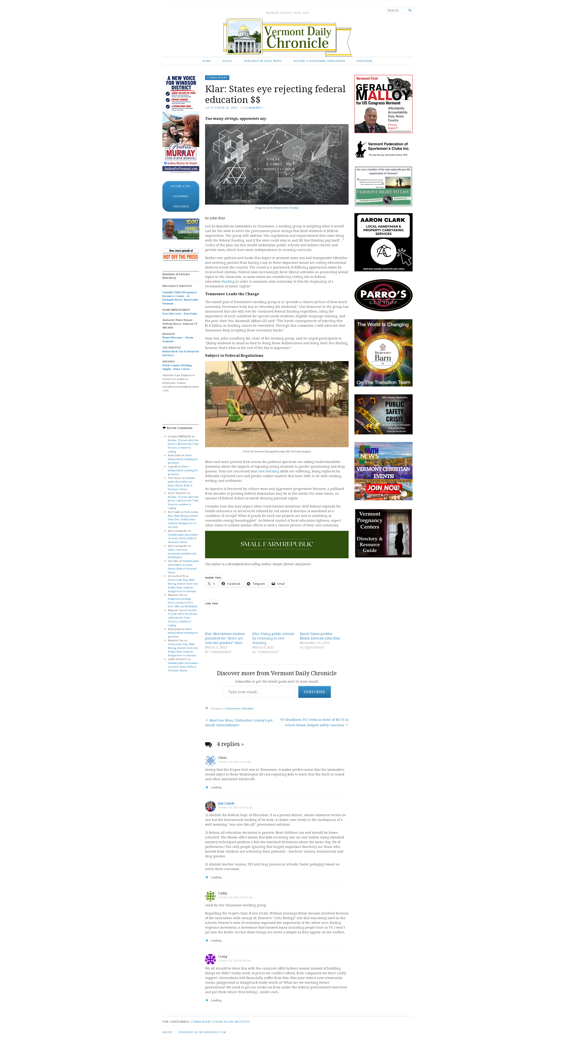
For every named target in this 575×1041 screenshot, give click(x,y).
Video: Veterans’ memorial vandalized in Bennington (182, 553)
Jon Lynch (226, 803)
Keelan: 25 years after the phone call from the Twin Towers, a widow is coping (183, 445)
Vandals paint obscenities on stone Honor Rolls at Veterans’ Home (181, 483)
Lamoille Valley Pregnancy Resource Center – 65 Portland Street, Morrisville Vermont (180, 297)
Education (248, 708)
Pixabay (294, 207)
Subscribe (365, 61)
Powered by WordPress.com (202, 1032)
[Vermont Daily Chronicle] (287, 38)
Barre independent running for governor (183, 459)
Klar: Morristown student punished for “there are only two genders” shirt (225, 638)
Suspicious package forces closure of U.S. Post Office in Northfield (182, 602)
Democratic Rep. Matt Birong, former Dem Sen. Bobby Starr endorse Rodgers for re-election (183, 519)
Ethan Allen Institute (231, 1021)
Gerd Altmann (274, 207)
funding (228, 281)
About (227, 61)
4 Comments (252, 107)
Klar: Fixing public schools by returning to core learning (273, 638)
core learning (268, 471)
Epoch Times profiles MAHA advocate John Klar (320, 636)
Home (206, 61)
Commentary (217, 77)
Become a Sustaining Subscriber (319, 61)
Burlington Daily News (263, 61)
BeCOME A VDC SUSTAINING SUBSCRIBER (181, 196)
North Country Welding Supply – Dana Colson (177, 367)
